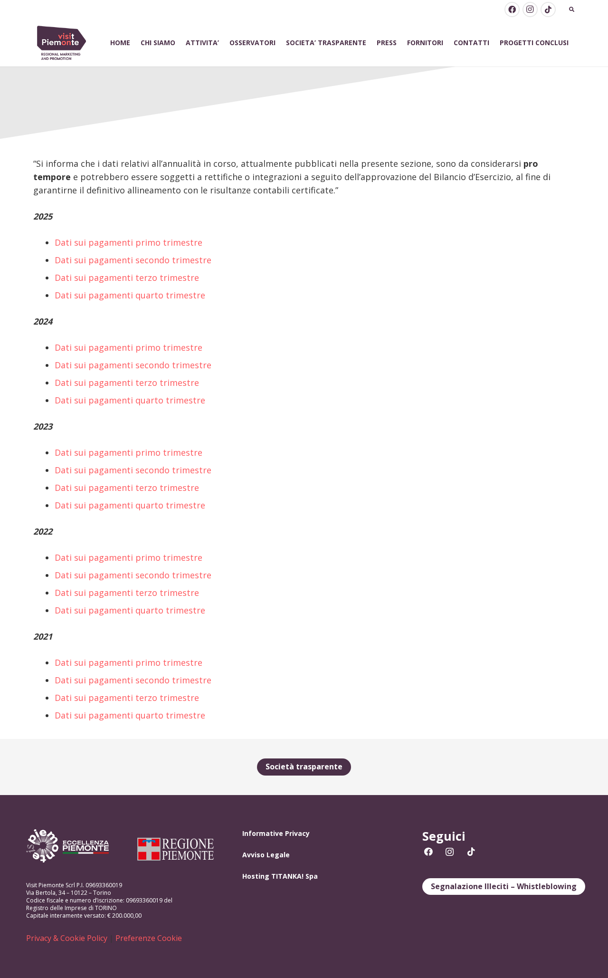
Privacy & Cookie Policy (66, 938)
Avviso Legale (266, 854)
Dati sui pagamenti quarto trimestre (130, 295)
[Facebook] (512, 9)
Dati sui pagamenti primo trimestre (128, 242)
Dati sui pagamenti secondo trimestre (133, 260)
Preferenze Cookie (148, 938)
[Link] (61, 43)
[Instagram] (530, 9)
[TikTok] (548, 9)
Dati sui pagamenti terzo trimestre (127, 277)
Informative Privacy (276, 833)
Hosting (255, 876)
